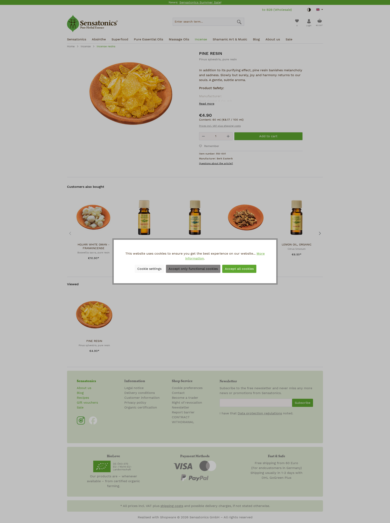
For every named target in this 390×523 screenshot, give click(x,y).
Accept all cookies (239, 269)
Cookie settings (149, 269)
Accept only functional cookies (193, 269)
